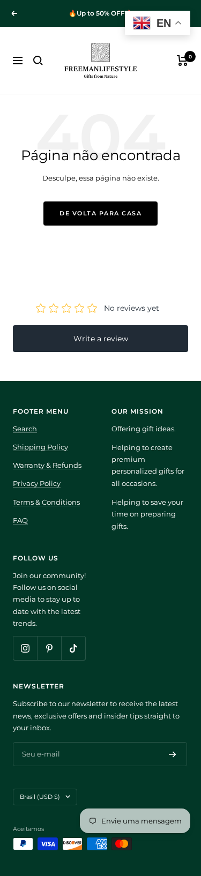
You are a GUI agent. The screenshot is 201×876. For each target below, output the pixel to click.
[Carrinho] (182, 60)
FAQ (20, 520)
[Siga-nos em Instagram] (25, 648)
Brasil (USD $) (40, 796)
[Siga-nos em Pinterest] (49, 648)
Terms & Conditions (46, 502)
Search (25, 428)
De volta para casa (100, 213)
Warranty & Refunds (47, 465)
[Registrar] (172, 754)
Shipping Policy (40, 447)
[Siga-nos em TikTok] (73, 648)
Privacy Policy (37, 483)
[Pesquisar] (38, 60)
